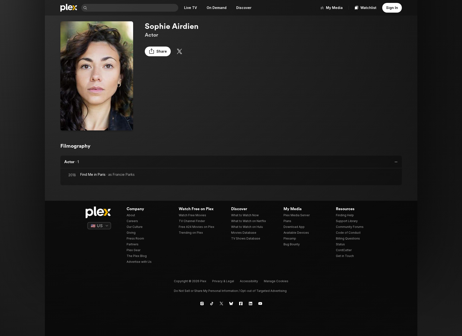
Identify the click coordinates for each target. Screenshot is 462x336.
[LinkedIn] (250, 303)
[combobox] (133, 8)
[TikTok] (212, 303)
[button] (158, 51)
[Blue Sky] (231, 303)
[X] (179, 51)
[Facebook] (241, 303)
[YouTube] (260, 303)
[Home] (68, 8)
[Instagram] (202, 303)
